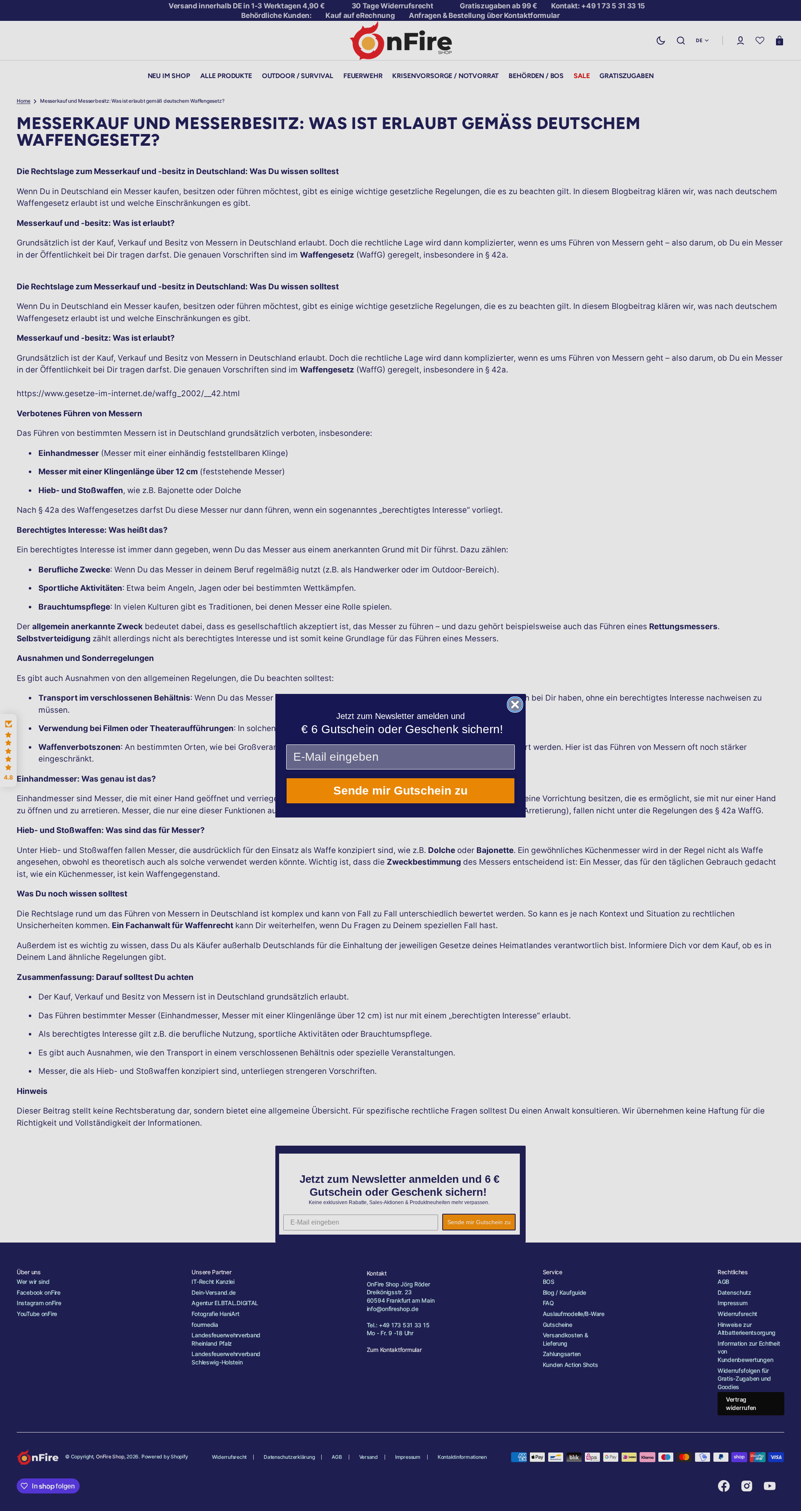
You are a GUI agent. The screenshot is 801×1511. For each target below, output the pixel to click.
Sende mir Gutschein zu (400, 790)
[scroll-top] (783, 1493)
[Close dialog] (515, 704)
